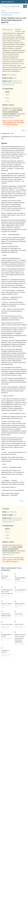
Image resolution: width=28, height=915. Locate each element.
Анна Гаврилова (11, 75)
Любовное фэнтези (8, 85)
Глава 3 (7, 101)
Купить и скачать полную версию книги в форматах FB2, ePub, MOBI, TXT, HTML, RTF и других (13, 122)
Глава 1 (7, 95)
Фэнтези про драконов (15, 83)
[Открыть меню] (25, 2)
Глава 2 (7, 98)
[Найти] (25, 6)
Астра (14, 78)
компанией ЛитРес (8, 117)
